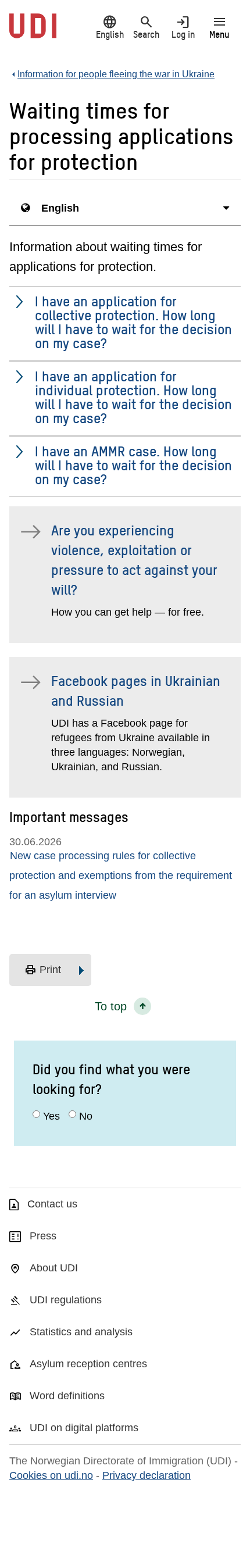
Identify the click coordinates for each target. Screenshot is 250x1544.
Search (146, 27)
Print (42, 970)
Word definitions (67, 1396)
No (85, 1116)
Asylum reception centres (88, 1364)
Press (43, 1236)
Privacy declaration (146, 1475)
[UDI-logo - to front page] (32, 32)
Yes (51, 1116)
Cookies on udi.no (51, 1475)
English (110, 27)
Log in (183, 27)
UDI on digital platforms (84, 1428)
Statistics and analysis (81, 1332)
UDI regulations (66, 1300)
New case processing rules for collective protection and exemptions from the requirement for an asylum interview (120, 875)
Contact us (52, 1204)
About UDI (54, 1268)
